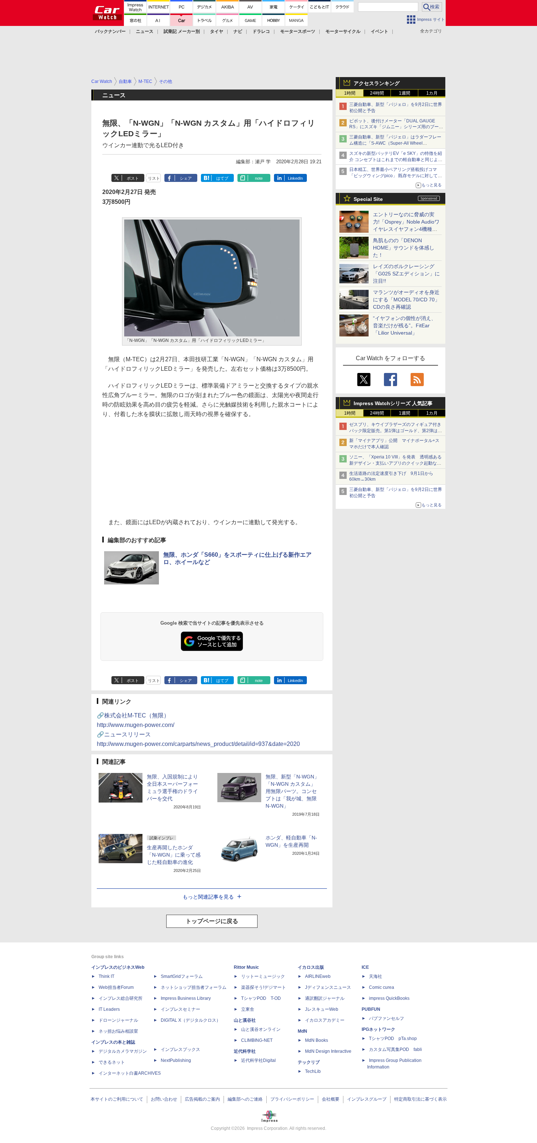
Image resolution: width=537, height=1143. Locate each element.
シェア (186, 178)
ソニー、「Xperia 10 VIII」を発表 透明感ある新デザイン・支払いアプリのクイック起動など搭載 (395, 463)
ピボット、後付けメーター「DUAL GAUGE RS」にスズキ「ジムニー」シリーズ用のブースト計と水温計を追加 (396, 127)
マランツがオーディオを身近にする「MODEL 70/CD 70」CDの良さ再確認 (406, 299)
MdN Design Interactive (328, 1051)
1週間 (404, 93)
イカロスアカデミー (324, 1020)
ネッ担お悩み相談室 (118, 1031)
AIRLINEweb (318, 976)
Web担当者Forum (116, 987)
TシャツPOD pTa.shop (393, 1038)
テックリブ (309, 1062)
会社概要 (330, 1099)
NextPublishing (176, 1060)
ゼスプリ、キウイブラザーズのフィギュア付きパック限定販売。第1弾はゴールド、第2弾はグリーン (395, 430)
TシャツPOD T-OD (261, 998)
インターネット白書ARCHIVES (130, 1073)
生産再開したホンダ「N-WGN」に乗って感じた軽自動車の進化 (174, 855)
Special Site (368, 199)
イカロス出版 (311, 967)
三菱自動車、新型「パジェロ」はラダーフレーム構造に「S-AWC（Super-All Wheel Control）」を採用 (395, 143)
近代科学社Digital (258, 1060)
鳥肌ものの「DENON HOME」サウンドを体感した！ (403, 247)
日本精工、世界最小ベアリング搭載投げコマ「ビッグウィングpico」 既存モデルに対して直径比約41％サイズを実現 (395, 175)
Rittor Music (246, 967)
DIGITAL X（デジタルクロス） (191, 1020)
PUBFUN (371, 1009)
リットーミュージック (263, 976)
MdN (302, 1031)
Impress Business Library (186, 998)
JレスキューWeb (321, 1009)
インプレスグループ (366, 1099)
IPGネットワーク (378, 1029)
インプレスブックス (180, 1049)
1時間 (349, 93)
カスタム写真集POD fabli (395, 1049)
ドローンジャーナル (118, 1020)
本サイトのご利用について (117, 1099)
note (259, 178)
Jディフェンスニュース (328, 987)
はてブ (222, 178)
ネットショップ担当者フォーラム (193, 987)
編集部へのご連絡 (245, 1099)
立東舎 (247, 1009)
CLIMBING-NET (257, 1040)
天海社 (375, 976)
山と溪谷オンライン (261, 1029)
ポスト (133, 178)
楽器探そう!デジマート (263, 987)
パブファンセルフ (386, 1018)
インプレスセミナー (180, 1009)
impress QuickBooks (389, 998)
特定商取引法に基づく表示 (420, 1099)
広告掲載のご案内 (202, 1099)
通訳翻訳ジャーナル (324, 998)
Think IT (106, 976)
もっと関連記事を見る (208, 897)
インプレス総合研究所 (120, 998)
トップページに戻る (212, 921)
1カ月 (432, 93)
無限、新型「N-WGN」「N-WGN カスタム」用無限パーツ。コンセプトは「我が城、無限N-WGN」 (292, 791)
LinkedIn (295, 178)
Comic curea (381, 987)
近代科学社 (245, 1051)
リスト (154, 178)
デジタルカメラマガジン (123, 1051)
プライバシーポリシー (292, 1099)
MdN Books (316, 1040)
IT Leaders (109, 1009)
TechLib (313, 1071)
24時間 (377, 93)
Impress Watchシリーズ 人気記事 (393, 403)
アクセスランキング (377, 83)
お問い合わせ (164, 1099)
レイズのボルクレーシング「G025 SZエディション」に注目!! (406, 273)
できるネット (112, 1062)
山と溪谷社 (245, 1020)
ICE (365, 967)
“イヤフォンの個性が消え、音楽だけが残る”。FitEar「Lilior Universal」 (404, 325)
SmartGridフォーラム (182, 976)
